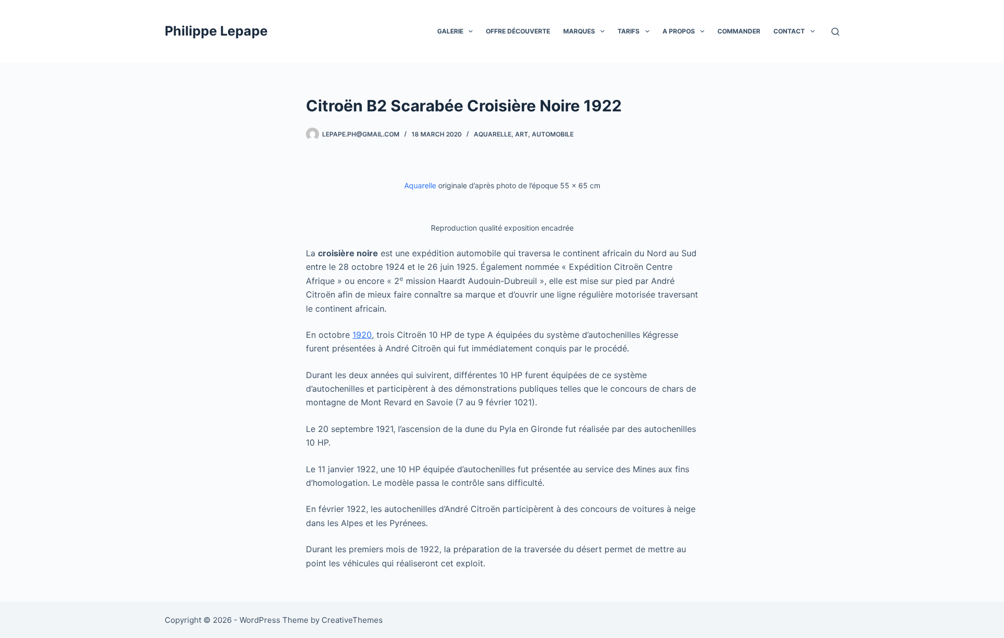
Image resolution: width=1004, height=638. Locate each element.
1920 (362, 334)
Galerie (450, 31)
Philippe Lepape (216, 31)
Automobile (553, 134)
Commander (738, 31)
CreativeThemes (352, 620)
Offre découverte (518, 31)
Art (521, 134)
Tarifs (629, 31)
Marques (579, 31)
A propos (679, 31)
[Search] (835, 32)
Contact (789, 31)
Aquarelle (492, 134)
